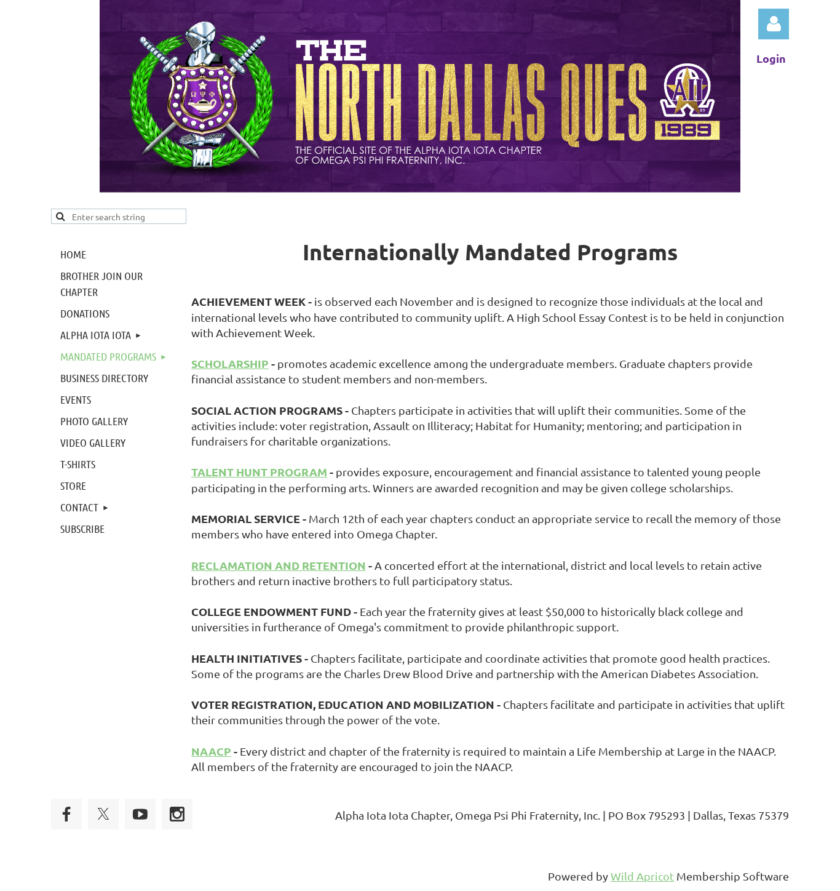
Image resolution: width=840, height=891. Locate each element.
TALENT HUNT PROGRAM (259, 472)
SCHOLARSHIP (230, 363)
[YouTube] (140, 814)
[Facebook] (66, 814)
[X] (103, 814)
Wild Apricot (642, 875)
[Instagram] (177, 814)
